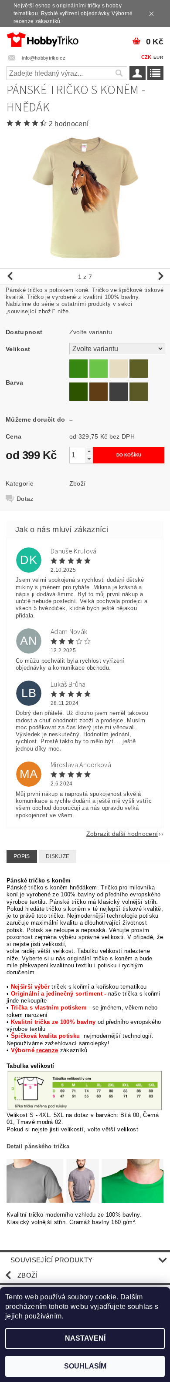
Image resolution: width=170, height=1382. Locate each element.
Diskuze (57, 856)
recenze (47, 1050)
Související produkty (51, 1260)
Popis (22, 856)
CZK (146, 57)
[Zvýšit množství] (89, 451)
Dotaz (25, 498)
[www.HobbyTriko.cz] (42, 38)
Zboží (77, 483)
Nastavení (85, 1338)
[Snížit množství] (89, 459)
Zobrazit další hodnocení (122, 833)
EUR (158, 57)
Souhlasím (85, 1366)
